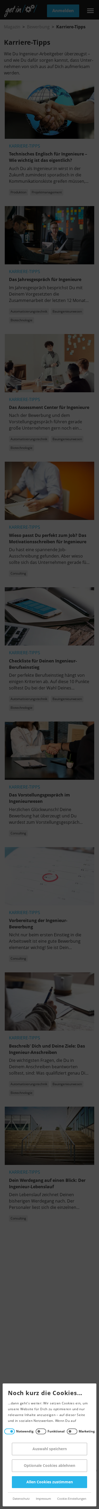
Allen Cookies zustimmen (49, 1482)
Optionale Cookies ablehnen (49, 1465)
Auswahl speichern (49, 1449)
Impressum (43, 1499)
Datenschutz (21, 1499)
